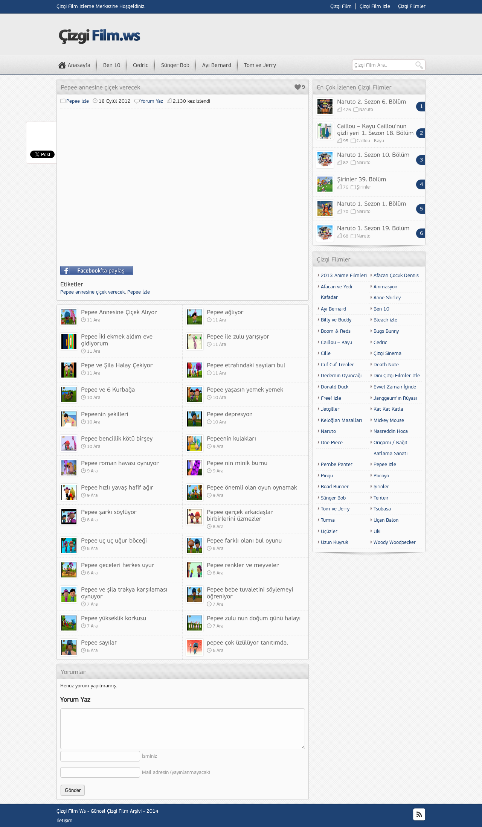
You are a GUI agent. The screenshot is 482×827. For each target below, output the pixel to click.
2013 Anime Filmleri (344, 276)
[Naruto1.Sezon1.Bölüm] (371, 203)
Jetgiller (330, 409)
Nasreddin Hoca (391, 431)
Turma (328, 520)
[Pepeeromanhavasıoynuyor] (120, 462)
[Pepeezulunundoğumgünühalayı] (254, 617)
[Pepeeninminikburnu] (237, 462)
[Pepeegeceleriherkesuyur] (117, 564)
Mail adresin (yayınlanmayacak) (176, 772)
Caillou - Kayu (370, 141)
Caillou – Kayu (336, 343)
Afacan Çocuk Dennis (396, 276)
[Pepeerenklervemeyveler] (243, 564)
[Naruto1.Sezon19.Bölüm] (373, 227)
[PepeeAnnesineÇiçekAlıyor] (119, 311)
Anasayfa (79, 65)
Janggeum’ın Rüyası (395, 398)
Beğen (297, 87)
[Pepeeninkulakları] (231, 438)
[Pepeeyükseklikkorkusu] (113, 617)
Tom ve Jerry (260, 65)
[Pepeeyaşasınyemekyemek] (245, 389)
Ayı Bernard (216, 65)
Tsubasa (382, 509)
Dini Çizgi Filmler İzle (397, 376)
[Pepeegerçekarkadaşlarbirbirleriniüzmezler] (241, 515)
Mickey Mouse (389, 420)
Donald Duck (334, 387)
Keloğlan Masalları (341, 420)
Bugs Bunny (386, 331)
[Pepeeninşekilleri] (104, 413)
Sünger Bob (175, 65)
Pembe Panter (336, 464)
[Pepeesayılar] (99, 642)
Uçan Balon (386, 520)
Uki (377, 531)
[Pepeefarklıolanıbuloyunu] (244, 540)
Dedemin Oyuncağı (341, 376)
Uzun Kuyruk (334, 542)
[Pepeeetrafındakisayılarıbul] (246, 364)
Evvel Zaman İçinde (395, 387)
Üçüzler (329, 531)
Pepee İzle (77, 101)
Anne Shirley (387, 298)
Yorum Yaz (151, 101)
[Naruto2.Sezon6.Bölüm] (371, 101)
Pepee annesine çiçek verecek (92, 292)
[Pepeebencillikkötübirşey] (117, 438)
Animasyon (385, 287)
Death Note (386, 365)
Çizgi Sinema (387, 353)
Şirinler (364, 187)
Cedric (140, 65)
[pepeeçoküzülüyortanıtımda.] (247, 642)
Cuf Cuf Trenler (337, 365)
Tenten (381, 498)
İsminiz (149, 756)
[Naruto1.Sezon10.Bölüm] (373, 154)
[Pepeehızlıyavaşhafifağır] (117, 487)
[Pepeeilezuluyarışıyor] (238, 336)
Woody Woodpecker (395, 542)
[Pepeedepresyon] (230, 413)
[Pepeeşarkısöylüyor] (109, 511)
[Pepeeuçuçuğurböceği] (114, 540)
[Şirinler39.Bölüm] (361, 178)
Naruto (366, 110)
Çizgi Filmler (412, 6)
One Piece (332, 443)
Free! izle (331, 398)
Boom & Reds (336, 331)
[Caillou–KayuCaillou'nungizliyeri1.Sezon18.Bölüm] (375, 129)
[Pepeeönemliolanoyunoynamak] (252, 487)
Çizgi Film (341, 6)
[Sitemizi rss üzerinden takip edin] (419, 814)
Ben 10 (111, 65)
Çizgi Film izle (375, 6)
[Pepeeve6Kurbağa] (108, 389)
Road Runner (335, 487)
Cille (326, 353)
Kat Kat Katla (388, 409)
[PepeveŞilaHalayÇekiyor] (117, 364)
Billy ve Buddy (336, 320)
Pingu (327, 476)
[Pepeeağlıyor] (225, 311)
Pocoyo (381, 476)
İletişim (64, 821)
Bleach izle (385, 320)
